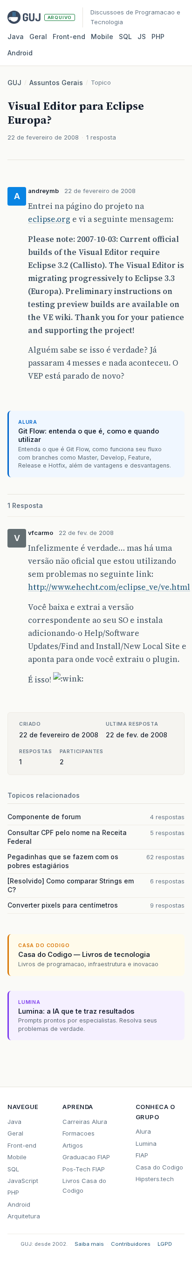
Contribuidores (131, 1244)
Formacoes (78, 1133)
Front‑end (69, 36)
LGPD (165, 1244)
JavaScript (22, 1180)
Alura (143, 1131)
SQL (125, 36)
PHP (158, 36)
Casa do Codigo (159, 1167)
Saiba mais (89, 1244)
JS (141, 36)
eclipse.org (49, 219)
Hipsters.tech (155, 1179)
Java (15, 36)
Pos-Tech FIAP (83, 1169)
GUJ (14, 83)
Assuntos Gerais (56, 83)
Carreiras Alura (84, 1121)
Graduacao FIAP (86, 1157)
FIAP (142, 1155)
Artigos (72, 1145)
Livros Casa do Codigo (84, 1185)
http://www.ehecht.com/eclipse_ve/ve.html (109, 587)
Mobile (102, 36)
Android (20, 53)
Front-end (21, 1145)
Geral (38, 36)
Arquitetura (23, 1216)
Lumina (146, 1143)
